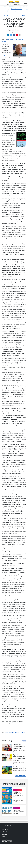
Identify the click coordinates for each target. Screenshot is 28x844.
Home (3, 9)
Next (23, 15)
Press (3, 838)
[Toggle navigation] (25, 3)
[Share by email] (20, 35)
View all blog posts (20, 775)
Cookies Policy (5, 833)
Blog (8, 9)
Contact (3, 836)
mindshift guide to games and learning (15, 732)
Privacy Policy (5, 831)
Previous (5, 15)
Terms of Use (5, 829)
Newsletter (4, 834)
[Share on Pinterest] (17, 35)
